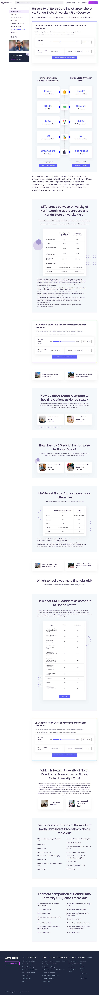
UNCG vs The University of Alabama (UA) (49, 840)
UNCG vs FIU (41, 848)
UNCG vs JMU (71, 862)
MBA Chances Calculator (29, 972)
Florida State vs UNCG (74, 919)
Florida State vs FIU (43, 913)
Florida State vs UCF (44, 909)
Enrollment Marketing (48, 978)
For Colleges (72, 961)
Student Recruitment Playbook (50, 975)
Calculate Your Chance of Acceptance (64, 57)
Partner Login (46, 981)
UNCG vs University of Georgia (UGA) (79, 839)
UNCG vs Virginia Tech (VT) (76, 865)
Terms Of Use (82, 969)
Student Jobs (25, 975)
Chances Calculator (27, 964)
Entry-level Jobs (26, 978)
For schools (82, 3)
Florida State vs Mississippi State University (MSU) (78, 914)
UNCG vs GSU (41, 869)
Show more (64, 696)
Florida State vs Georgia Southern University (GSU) (48, 928)
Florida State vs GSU (44, 932)
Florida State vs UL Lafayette (76, 909)
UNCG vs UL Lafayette (74, 843)
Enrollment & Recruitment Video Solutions (54, 961)
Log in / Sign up (93, 2)
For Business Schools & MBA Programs (53, 969)
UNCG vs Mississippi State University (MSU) (79, 847)
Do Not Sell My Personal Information (83, 976)
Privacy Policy (82, 964)
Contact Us (83, 961)
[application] (19, 45)
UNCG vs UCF (41, 845)
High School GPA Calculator (30, 969)
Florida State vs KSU (73, 932)
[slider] (64, 42)
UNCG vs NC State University (76, 852)
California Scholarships (28, 961)
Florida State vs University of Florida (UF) (49, 918)
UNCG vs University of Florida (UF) (48, 856)
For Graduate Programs (48, 972)
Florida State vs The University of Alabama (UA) (48, 905)
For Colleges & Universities (50, 964)
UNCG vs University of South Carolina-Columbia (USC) (76, 857)
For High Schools (74, 964)
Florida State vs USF (44, 923)
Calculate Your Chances (48, 165)
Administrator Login (73, 970)
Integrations (72, 967)
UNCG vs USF (41, 860)
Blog (23, 981)
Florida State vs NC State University (78, 923)
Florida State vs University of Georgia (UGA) (79, 905)
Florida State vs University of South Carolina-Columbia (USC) (78, 928)
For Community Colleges (49, 967)
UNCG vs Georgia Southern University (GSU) (49, 864)
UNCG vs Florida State (44, 852)
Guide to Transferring (28, 967)
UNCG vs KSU (71, 869)
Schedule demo (12, 963)
